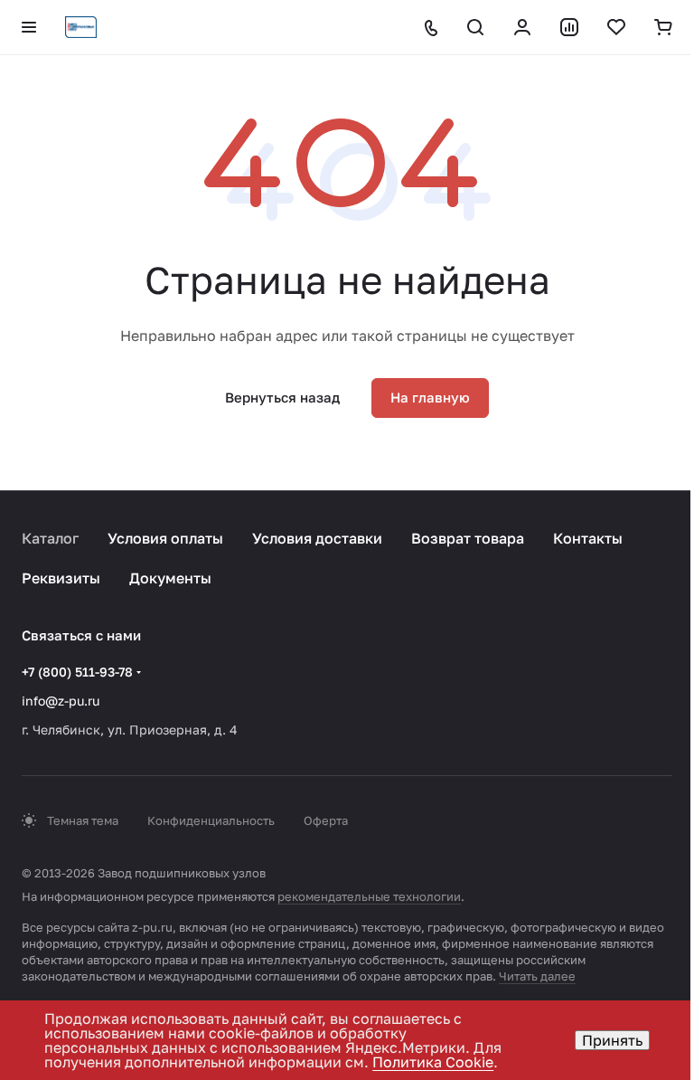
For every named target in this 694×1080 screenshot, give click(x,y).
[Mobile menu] (29, 27)
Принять (612, 1040)
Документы (170, 578)
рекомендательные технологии (369, 896)
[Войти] (522, 27)
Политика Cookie (432, 1062)
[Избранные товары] (616, 27)
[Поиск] (475, 27)
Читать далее (537, 976)
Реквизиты (61, 578)
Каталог (50, 538)
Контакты (588, 538)
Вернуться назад (282, 397)
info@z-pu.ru (60, 700)
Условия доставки (317, 538)
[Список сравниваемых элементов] (569, 27)
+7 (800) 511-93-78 (77, 671)
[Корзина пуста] (663, 27)
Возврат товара (467, 538)
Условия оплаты (165, 538)
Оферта (326, 820)
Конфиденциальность (211, 820)
